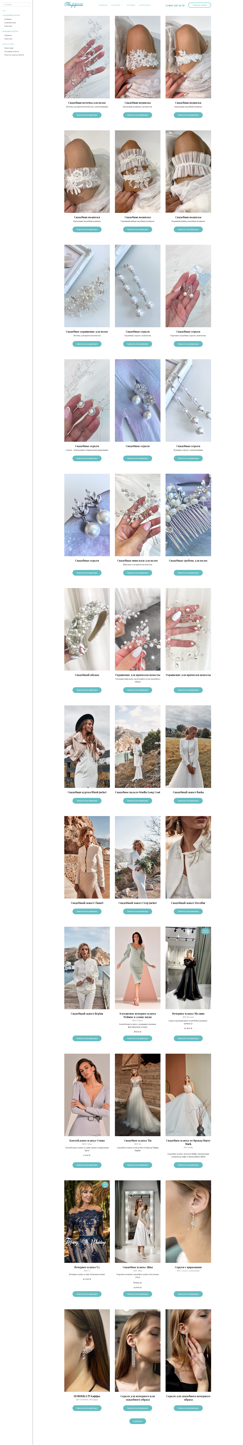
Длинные (8, 19)
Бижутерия (8, 48)
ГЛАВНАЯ (103, 5)
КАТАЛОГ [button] (116, 5)
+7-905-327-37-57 (175, 5)
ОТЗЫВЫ (130, 5)
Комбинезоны (10, 22)
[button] (199, 5)
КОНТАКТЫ (144, 5)
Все (4, 11)
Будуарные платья (11, 51)
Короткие (8, 26)
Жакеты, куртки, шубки (14, 55)
